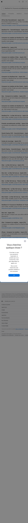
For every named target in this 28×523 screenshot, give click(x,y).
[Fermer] (25, 241)
